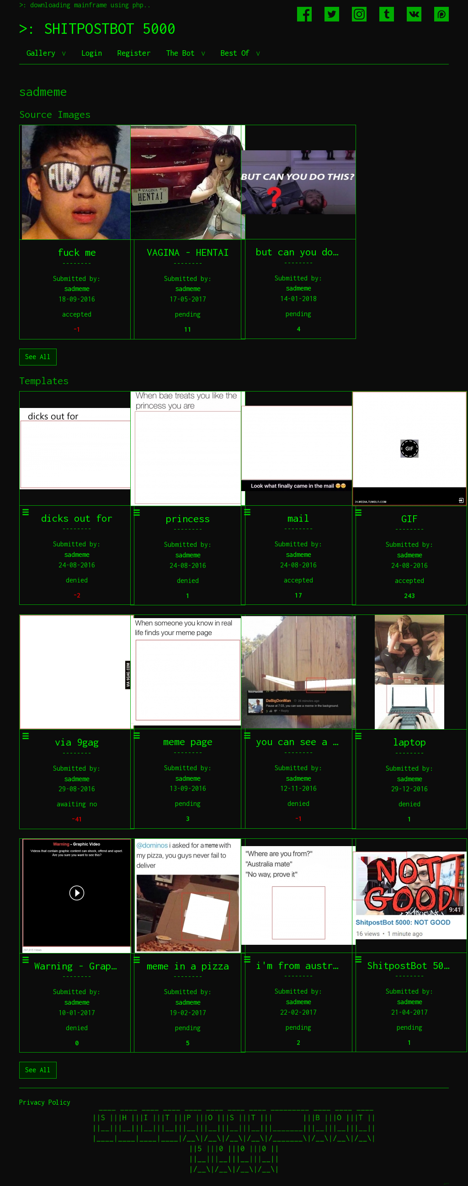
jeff (446, 1183)
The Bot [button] (182, 53)
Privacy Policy (44, 1102)
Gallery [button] (43, 53)
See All (38, 356)
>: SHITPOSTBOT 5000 (97, 28)
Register (133, 53)
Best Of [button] (237, 53)
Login (91, 53)
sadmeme (77, 288)
